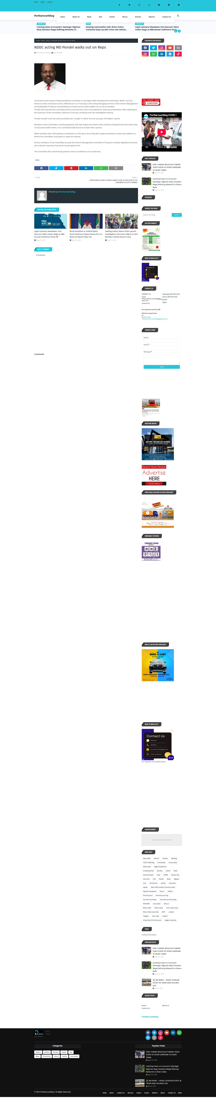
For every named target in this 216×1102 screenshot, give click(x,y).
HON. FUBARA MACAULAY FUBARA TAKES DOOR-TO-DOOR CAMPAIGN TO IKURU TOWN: (167, 167)
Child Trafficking (148, 862)
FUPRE (166, 875)
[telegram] (168, 6)
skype (164, 302)
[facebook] (119, 6)
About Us (165, 1005)
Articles (165, 858)
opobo (145, 887)
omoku (163, 883)
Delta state (147, 867)
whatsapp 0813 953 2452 (171, 294)
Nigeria (176, 879)
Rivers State (159, 908)
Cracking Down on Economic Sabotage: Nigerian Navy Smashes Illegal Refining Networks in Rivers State (167, 183)
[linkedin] (161, 54)
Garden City (175, 875)
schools (171, 912)
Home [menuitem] (62, 17)
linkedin (164, 300)
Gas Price (146, 879)
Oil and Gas (154, 883)
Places (162, 891)
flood (175, 871)
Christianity (161, 862)
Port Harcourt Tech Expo (168, 900)
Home (36, 2)
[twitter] (129, 6)
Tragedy (146, 916)
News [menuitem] (89, 17)
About (43, 2)
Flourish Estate (148, 875)
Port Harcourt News (150, 900)
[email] (178, 6)
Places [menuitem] (125, 17)
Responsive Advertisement (162, 840)
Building (174, 858)
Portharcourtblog (44, 15)
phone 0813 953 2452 (169, 297)
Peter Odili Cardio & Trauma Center (163, 887)
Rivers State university (150, 912)
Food (158, 875)
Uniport (165, 916)
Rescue (166, 904)
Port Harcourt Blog (43, 53)
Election (159, 871)
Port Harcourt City (162, 895)
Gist (154, 879)
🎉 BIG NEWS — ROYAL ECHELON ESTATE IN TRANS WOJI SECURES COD (166, 983)
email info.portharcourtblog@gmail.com (151, 299)
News (43, 41)
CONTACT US (146, 294)
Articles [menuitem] (138, 17)
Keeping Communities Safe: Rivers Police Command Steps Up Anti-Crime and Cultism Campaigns (57, 28)
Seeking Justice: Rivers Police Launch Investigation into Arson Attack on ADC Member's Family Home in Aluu (121, 234)
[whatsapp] (149, 6)
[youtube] (159, 6)
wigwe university (170, 920)
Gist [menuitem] (100, 17)
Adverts (156, 858)
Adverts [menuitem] (152, 17)
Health (161, 879)
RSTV (163, 912)
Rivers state (147, 908)
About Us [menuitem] (76, 17)
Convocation (173, 862)
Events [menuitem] (112, 17)
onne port (172, 883)
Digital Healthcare (160, 867)
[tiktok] (178, 54)
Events (168, 871)
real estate (156, 904)
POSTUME (146, 904)
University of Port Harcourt (152, 920)
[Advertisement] (86, 333)
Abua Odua (147, 858)
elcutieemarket (148, 871)
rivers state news (172, 908)
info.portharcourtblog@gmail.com (155, 319)
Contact (49, 2)
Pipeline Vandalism (149, 891)
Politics (170, 891)
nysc (144, 883)
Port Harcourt (147, 895)
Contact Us (146, 303)
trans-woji (155, 916)
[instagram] (139, 6)
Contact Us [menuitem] (166, 17)
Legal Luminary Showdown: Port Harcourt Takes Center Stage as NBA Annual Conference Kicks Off (108, 28)
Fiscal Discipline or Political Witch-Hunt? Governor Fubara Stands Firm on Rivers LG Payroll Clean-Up (154, 28)
